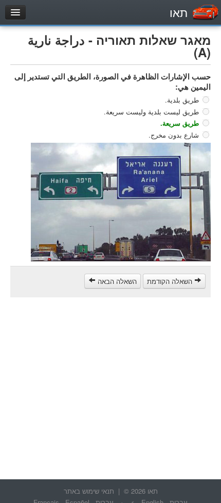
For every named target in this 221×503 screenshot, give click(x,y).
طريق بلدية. (182, 100)
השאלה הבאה (116, 281)
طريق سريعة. (179, 123)
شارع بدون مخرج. (174, 134)
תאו (179, 12)
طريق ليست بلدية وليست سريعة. (151, 111)
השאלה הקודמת (170, 281)
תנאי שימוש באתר (89, 491)
